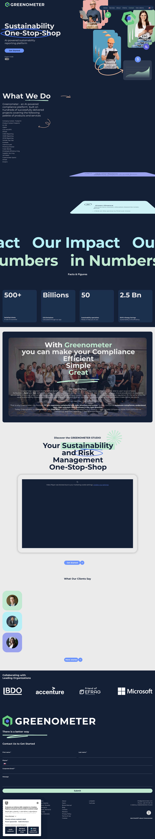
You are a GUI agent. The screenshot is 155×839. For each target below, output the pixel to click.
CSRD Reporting (8, 134)
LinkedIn (92, 801)
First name (7, 752)
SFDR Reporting (8, 138)
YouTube (92, 803)
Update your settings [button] (101, 485)
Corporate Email (9, 768)
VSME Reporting (8, 136)
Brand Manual (67, 805)
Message (6, 777)
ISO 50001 (6, 155)
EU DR (5, 125)
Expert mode (7, 56)
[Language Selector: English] (150, 8)
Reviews (65, 812)
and (30, 393)
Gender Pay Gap (8, 140)
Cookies (64, 818)
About (64, 801)
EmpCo (5, 162)
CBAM (5, 127)
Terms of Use (66, 816)
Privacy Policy (66, 814)
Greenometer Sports (9, 157)
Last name (83, 752)
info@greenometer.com (144, 801)
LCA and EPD (7, 129)
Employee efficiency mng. (11, 151)
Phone (5, 760)
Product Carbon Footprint (11, 123)
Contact (64, 809)
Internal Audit (7, 144)
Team (64, 803)
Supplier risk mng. (9, 153)
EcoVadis (5, 142)
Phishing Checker (8, 147)
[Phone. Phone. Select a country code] (5, 763)
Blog (63, 807)
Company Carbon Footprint (12, 121)
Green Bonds (7, 149)
